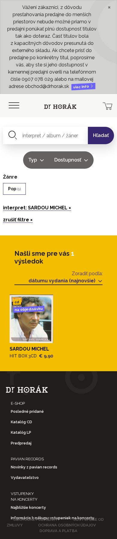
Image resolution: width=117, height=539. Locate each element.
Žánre (10, 177)
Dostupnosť (68, 160)
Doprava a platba (58, 531)
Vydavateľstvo (25, 477)
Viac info (81, 86)
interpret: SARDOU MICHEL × (37, 208)
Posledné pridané (27, 411)
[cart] (107, 105)
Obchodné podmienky (35, 519)
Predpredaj (21, 443)
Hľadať (101, 135)
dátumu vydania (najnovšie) (62, 281)
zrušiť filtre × (18, 220)
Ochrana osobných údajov (67, 525)
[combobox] (45, 135)
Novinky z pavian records (34, 467)
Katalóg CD (21, 422)
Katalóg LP (21, 432)
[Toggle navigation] (14, 105)
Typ (33, 160)
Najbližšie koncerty (28, 507)
